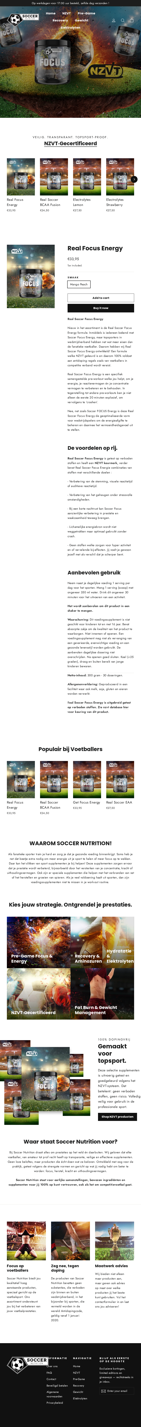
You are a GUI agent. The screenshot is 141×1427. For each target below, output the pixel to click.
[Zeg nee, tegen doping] (70, 1241)
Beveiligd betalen (57, 1386)
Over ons (52, 1366)
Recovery (60, 20)
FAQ (49, 1373)
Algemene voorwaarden (54, 1394)
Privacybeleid (55, 1403)
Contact (51, 1379)
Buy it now (100, 308)
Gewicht (81, 20)
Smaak (73, 277)
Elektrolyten (70, 27)
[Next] (134, 179)
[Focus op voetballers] (26, 1241)
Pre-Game (86, 13)
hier (126, 707)
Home (51, 13)
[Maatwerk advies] (114, 1241)
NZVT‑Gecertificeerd (70, 143)
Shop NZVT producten (117, 1117)
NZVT (66, 13)
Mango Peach (79, 284)
